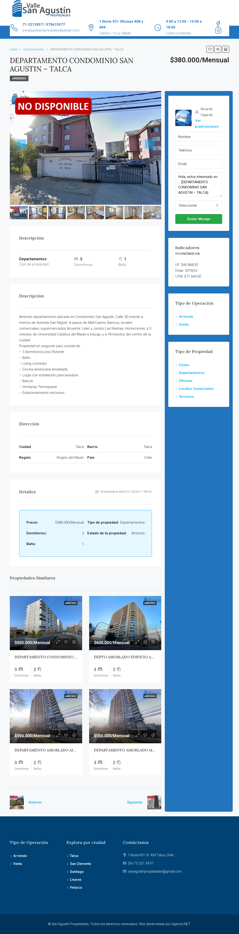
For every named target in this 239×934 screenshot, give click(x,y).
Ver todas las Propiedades (45, 32)
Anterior (35, 802)
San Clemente (80, 864)
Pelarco (76, 887)
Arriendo (76, 32)
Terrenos (186, 397)
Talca (74, 856)
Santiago (77, 872)
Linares (75, 879)
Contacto (116, 32)
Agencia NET (181, 924)
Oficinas (185, 381)
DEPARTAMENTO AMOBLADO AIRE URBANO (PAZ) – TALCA (67, 750)
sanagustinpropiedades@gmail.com (155, 871)
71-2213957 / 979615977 (43, 24)
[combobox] (198, 205)
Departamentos (191, 373)
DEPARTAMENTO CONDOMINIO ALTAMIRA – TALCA (62, 657)
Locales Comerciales (196, 389)
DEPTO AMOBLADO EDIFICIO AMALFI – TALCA (136, 657)
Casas (184, 365)
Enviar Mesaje (198, 219)
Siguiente (135, 802)
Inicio (16, 32)
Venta (96, 32)
